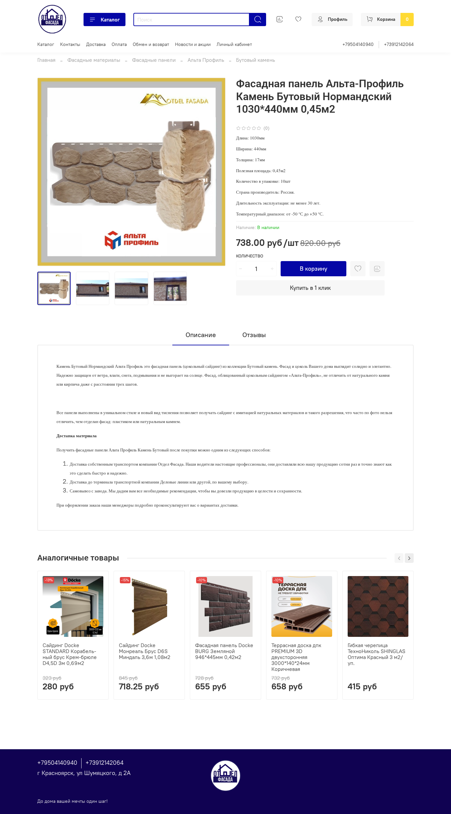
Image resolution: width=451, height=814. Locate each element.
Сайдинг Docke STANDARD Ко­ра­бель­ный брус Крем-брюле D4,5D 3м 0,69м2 (70, 654)
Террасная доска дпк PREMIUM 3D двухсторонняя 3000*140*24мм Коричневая (296, 657)
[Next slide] (215, 172)
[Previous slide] (48, 172)
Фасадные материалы (93, 60)
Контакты (70, 44)
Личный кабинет (234, 44)
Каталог (110, 19)
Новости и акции (193, 44)
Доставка (96, 44)
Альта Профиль (206, 60)
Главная (46, 60)
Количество (249, 255)
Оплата (119, 44)
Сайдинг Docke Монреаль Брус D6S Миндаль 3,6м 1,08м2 (144, 651)
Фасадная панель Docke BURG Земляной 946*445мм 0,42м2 (224, 651)
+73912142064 (399, 44)
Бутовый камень (255, 60)
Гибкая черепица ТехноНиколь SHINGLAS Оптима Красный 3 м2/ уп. (376, 654)
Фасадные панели (154, 60)
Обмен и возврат (151, 44)
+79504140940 (358, 44)
